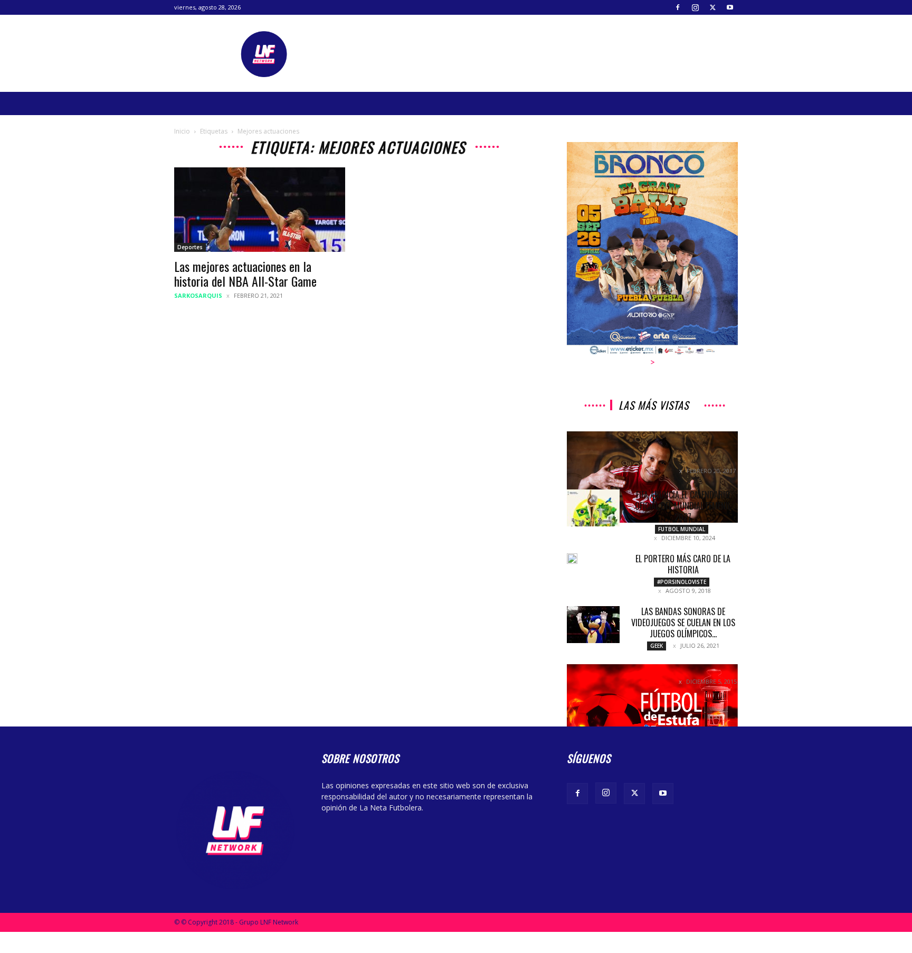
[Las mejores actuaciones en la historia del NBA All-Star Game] (259, 209)
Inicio (182, 131)
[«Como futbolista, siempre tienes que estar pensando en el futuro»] (652, 477)
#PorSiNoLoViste (681, 582)
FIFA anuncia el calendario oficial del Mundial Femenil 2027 (683, 505)
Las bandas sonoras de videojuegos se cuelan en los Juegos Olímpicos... (683, 622)
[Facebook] (678, 7)
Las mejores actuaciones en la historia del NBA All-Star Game (245, 273)
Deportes (190, 247)
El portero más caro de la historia (682, 564)
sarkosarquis (198, 295)
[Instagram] (695, 7)
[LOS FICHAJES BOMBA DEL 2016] (652, 720)
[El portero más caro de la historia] (572, 558)
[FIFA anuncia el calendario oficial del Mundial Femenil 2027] (593, 507)
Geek (656, 645)
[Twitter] (712, 7)
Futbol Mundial (681, 529)
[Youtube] (730, 7)
